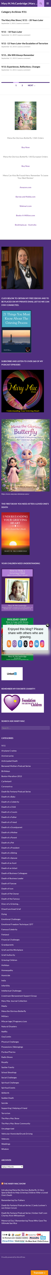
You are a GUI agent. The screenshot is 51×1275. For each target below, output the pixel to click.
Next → (32, 85)
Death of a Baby (8, 796)
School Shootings (8, 1072)
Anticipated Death (9, 761)
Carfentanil (6, 781)
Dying (4, 914)
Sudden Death (7, 1098)
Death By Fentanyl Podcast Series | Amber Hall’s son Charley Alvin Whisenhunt (24, 1214)
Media (4, 1006)
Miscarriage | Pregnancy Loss (14, 1021)
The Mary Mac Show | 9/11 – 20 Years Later (22, 20)
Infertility (5, 985)
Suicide (4, 1103)
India (3, 980)
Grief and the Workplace (12, 950)
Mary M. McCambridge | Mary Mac (19, 3)
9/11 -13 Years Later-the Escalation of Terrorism (24, 43)
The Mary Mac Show (10, 1118)
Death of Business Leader (12, 878)
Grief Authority (8, 955)
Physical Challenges (10, 1042)
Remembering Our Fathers (13, 1200)
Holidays (5, 965)
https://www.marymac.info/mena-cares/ (15, 494)
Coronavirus (6, 786)
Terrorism (5, 1113)
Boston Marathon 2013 (11, 776)
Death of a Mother (9, 832)
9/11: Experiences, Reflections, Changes (20, 66)
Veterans (5, 1139)
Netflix (4, 1031)
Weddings (5, 1144)
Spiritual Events (8, 1087)
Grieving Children (9, 960)
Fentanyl (5, 934)
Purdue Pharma (8, 1052)
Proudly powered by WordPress (13, 1257)
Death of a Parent (9, 837)
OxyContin (6, 1036)
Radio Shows (7, 1057)
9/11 (3, 745)
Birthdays (5, 771)
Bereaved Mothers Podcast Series (16, 766)
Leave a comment (23, 23)
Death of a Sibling (9, 853)
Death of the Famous (10, 899)
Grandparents (7, 945)
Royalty (4, 1062)
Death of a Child (8, 807)
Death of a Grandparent (11, 827)
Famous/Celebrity (9, 929)
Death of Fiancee (8, 883)
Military (4, 1016)
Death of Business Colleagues (14, 873)
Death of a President (10, 848)
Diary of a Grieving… (10, 904)
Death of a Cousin (9, 812)
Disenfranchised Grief (11, 909)
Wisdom (5, 1149)
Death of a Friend (9, 822)
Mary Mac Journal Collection (14, 1001)
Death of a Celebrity (10, 802)
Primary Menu (47, 3)
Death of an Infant (9, 868)
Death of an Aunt (8, 863)
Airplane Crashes (9, 750)
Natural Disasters (9, 1026)
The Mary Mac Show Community (15, 1123)
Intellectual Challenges (11, 990)
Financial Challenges (10, 939)
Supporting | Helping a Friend (14, 1108)
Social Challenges (9, 1077)
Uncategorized (7, 1128)
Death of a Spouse (9, 858)
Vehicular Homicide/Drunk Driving (16, 1133)
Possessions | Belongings (12, 1047)
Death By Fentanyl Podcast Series (16, 791)
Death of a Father (9, 817)
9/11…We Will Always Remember (17, 55)
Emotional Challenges (11, 919)
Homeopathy (7, 970)
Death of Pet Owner (10, 893)
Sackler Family (7, 1067)
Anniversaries (7, 756)
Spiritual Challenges (10, 1082)
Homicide (5, 975)
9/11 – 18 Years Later (11, 31)
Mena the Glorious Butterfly (13, 1011)
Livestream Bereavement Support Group (19, 996)
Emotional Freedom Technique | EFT (17, 924)
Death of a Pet (7, 842)
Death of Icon (7, 888)
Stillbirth (5, 1093)
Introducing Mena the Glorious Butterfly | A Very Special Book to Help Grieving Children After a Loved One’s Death (24, 1192)
